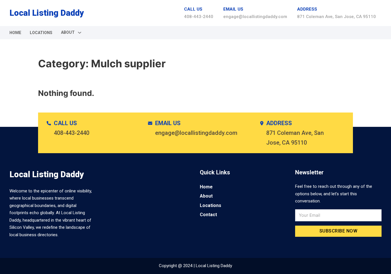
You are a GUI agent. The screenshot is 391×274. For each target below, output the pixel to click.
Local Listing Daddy (46, 13)
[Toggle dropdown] (80, 33)
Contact (208, 214)
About (206, 196)
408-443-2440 (198, 16)
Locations (41, 32)
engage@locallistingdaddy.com (255, 16)
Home (15, 32)
